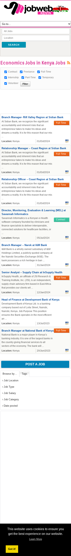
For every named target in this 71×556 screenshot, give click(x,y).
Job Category (11, 399)
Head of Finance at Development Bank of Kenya (30, 299)
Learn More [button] (35, 539)
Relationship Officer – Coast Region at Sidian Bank (33, 179)
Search (14, 44)
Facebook (66, 141)
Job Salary (10, 393)
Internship (13, 77)
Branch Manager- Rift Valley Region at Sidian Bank (32, 117)
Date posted (11, 405)
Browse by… (10, 373)
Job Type (9, 386)
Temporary (48, 77)
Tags (24, 373)
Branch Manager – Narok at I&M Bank (24, 245)
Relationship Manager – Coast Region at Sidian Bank (34, 148)
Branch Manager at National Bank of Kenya (28, 330)
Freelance (29, 71)
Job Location (11, 380)
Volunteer (13, 83)
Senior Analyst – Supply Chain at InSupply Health (32, 272)
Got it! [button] (12, 549)
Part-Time (30, 77)
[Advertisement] (35, 94)
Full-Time (46, 71)
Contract (12, 71)
